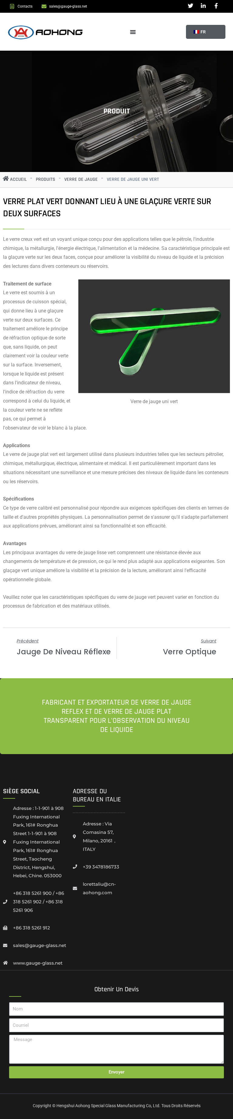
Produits (45, 179)
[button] (199, 32)
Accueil (18, 179)
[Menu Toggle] (133, 32)
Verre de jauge (81, 179)
